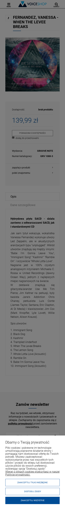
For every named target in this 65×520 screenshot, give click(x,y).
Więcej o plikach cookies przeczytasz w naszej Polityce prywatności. (32, 473)
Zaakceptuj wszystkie (32, 500)
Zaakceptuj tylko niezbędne (32, 482)
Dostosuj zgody (32, 491)
